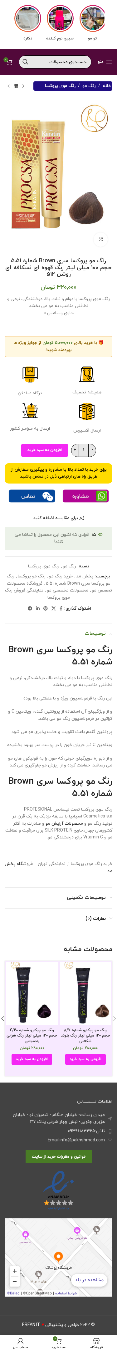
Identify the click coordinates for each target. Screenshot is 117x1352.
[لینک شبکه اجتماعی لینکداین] (37, 608)
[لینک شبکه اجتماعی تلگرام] (30, 608)
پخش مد (84, 576)
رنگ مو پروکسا (32, 576)
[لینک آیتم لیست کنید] (58, 1131)
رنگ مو (89, 86)
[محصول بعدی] (8, 86)
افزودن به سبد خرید (44, 450)
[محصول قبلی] (23, 86)
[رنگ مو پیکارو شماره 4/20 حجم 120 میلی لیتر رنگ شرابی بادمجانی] (32, 993)
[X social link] (54, 608)
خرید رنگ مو (61, 576)
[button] (85, 1059)
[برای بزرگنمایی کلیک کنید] (101, 240)
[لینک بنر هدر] (58, 24)
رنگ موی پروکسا (60, 86)
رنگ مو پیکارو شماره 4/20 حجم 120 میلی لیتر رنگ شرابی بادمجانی (32, 1035)
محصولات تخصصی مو (67, 590)
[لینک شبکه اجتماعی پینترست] (45, 608)
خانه (107, 86)
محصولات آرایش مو (64, 824)
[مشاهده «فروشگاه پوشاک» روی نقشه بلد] (58, 1257)
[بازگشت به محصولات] (16, 86)
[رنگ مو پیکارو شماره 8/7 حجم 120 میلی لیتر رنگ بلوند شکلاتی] (85, 993)
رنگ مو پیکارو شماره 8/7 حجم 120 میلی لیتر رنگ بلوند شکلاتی (85, 1035)
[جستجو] (25, 62)
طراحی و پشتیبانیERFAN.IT (50, 1325)
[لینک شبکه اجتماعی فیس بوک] (61, 608)
